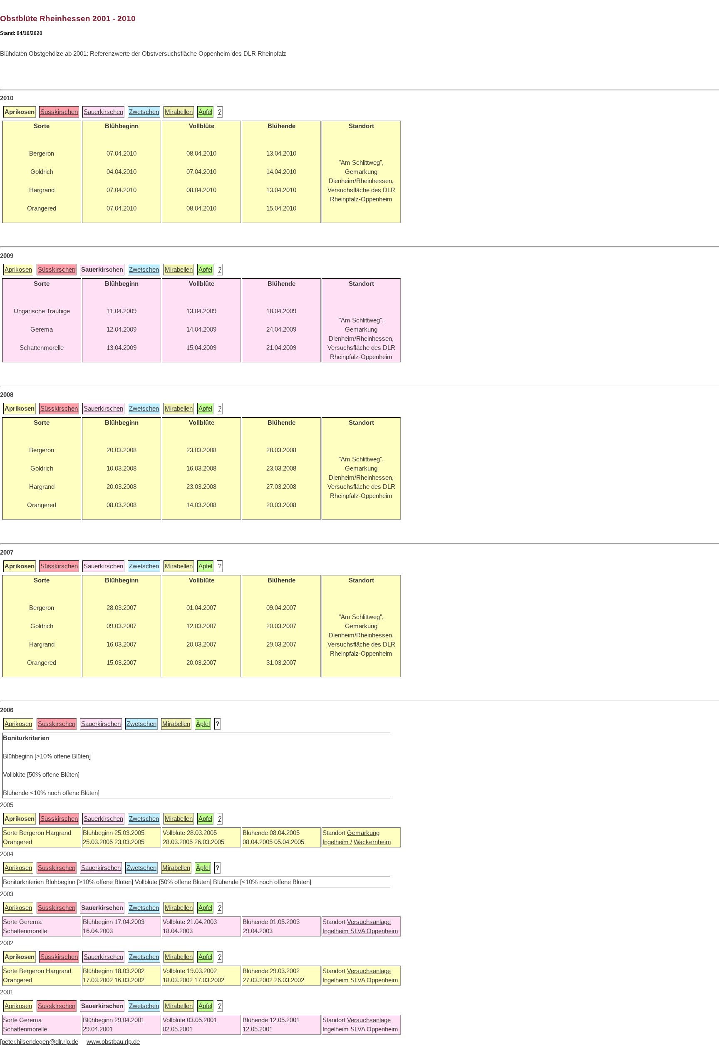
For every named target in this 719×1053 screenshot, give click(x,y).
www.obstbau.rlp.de (113, 1041)
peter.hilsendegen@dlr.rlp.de (40, 1041)
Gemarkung (363, 833)
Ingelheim (336, 931)
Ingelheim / (337, 842)
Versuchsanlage (369, 922)
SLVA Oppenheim (374, 931)
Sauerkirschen (103, 112)
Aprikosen (18, 269)
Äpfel (205, 112)
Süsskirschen (59, 112)
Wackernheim (372, 842)
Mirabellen (179, 112)
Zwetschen (144, 112)
